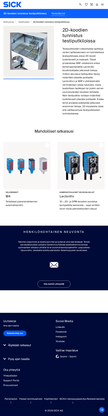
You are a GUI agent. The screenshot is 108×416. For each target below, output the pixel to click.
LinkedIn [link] (60, 327)
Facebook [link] (61, 332)
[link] (12, 4)
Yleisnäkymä (58, 13)
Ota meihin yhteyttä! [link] (54, 284)
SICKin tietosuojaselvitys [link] (72, 399)
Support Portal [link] (11, 380)
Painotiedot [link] (11, 399)
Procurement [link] (10, 385)
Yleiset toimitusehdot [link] (30, 399)
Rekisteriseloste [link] (96, 399)
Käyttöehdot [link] (51, 399)
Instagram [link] (61, 337)
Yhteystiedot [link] (10, 376)
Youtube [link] (60, 341)
